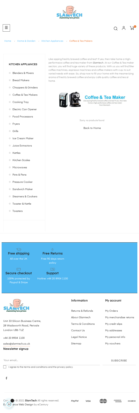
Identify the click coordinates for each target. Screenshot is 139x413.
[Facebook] (6, 378)
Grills (15, 131)
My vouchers (113, 343)
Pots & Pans (19, 175)
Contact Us (78, 330)
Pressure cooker (22, 182)
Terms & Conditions (83, 324)
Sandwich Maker (22, 189)
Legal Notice (79, 337)
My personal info (115, 337)
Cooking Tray (20, 102)
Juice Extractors (22, 146)
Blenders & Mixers (23, 73)
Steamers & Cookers (24, 196)
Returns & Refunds (82, 311)
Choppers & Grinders (25, 87)
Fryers (16, 124)
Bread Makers (20, 80)
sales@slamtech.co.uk (16, 344)
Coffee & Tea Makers (24, 95)
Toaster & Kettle (21, 204)
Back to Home (92, 128)
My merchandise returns (119, 317)
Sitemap (76, 343)
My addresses (113, 330)
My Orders (111, 311)
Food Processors (22, 116)
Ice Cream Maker (22, 138)
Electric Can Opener (24, 109)
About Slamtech (80, 317)
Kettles (16, 153)
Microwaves (19, 167)
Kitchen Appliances (23, 64)
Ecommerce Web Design (18, 404)
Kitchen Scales (21, 160)
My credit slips (113, 324)
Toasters (17, 211)
